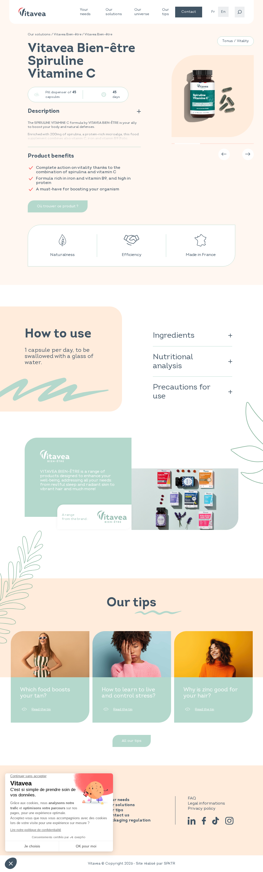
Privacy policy (201, 808)
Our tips (165, 11)
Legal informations (206, 803)
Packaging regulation (128, 820)
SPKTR (169, 863)
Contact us (117, 815)
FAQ (192, 798)
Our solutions (114, 12)
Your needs (85, 12)
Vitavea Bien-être (67, 34)
